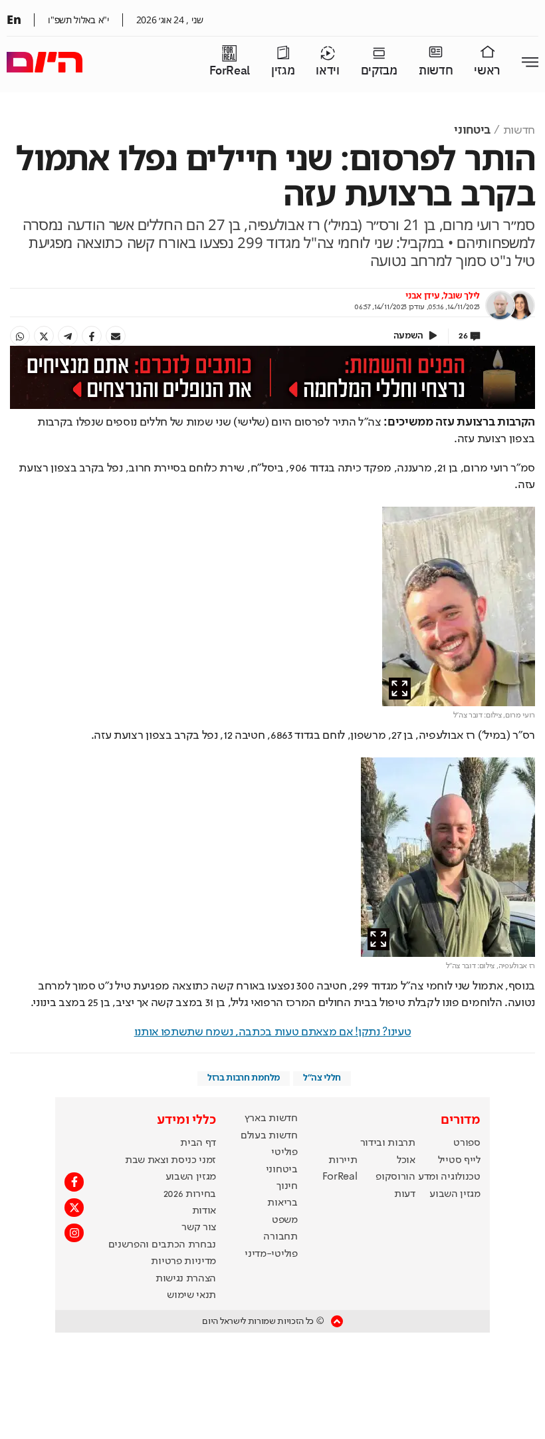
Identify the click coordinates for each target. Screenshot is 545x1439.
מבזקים (379, 71)
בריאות (282, 1203)
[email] (116, 336)
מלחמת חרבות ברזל (243, 1078)
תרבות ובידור (387, 1143)
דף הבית (198, 1143)
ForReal (229, 71)
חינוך (286, 1186)
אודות (204, 1211)
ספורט (466, 1143)
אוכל (406, 1160)
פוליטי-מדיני (271, 1254)
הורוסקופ (395, 1177)
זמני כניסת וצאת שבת (170, 1160)
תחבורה (280, 1237)
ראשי (487, 71)
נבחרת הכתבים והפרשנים (162, 1245)
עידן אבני (422, 296)
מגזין (282, 71)
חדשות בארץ (271, 1118)
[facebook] (92, 336)
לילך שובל (462, 296)
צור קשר (198, 1227)
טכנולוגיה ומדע (449, 1177)
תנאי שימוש (191, 1295)
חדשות (436, 71)
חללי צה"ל (322, 1078)
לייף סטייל (459, 1160)
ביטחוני (472, 130)
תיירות (342, 1160)
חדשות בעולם (269, 1135)
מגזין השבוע (454, 1194)
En (14, 19)
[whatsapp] (20, 336)
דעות (404, 1194)
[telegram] (68, 336)
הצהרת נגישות (186, 1278)
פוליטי (284, 1152)
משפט (285, 1220)
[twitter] (44, 336)
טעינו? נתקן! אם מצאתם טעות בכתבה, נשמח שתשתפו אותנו (272, 1032)
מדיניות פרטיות (183, 1261)
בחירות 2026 (190, 1194)
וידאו (327, 71)
